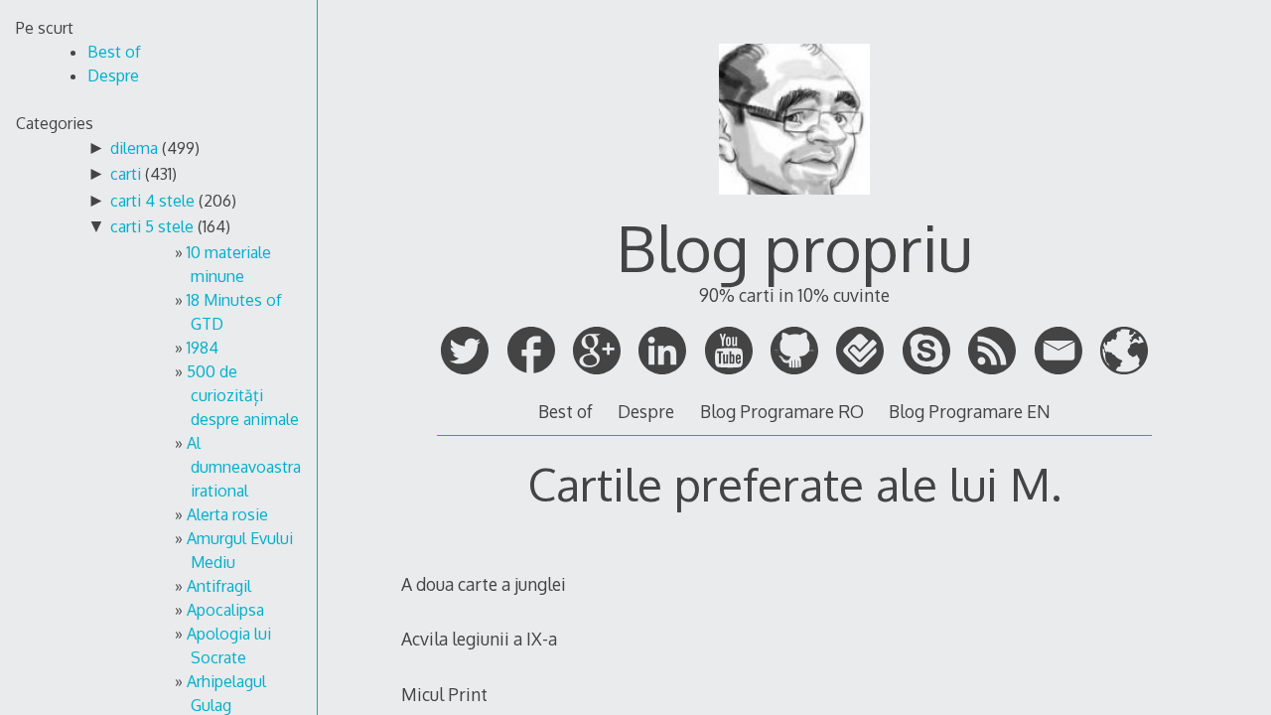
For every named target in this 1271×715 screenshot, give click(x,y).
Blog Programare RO (782, 411)
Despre (646, 411)
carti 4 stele (152, 201)
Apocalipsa (225, 610)
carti (125, 174)
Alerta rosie (227, 514)
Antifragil (219, 586)
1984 (202, 348)
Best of (565, 411)
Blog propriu (794, 247)
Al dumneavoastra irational (244, 466)
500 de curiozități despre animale (243, 395)
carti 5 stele (152, 226)
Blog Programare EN (970, 411)
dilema (134, 148)
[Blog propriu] (794, 204)
